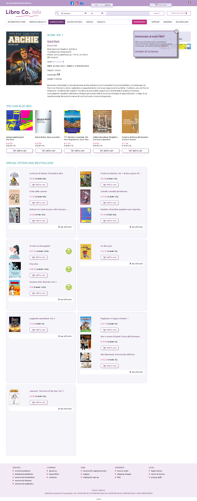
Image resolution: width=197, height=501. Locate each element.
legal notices (156, 471)
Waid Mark (53, 41)
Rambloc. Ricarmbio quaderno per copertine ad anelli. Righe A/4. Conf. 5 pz (134, 209)
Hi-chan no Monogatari (40, 246)
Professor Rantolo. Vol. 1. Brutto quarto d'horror (122, 173)
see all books (66, 227)
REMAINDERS (139, 22)
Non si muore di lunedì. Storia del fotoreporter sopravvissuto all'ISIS (131, 336)
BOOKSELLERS (182, 22)
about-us (53, 471)
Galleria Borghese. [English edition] (108, 137)
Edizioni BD (52, 46)
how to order (122, 471)
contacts (53, 477)
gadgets (101, 22)
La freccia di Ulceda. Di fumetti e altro (46, 173)
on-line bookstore (22, 471)
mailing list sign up (91, 477)
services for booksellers (25, 477)
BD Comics (57, 62)
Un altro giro (106, 246)
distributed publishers (24, 474)
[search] (156, 13)
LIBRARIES (167, 22)
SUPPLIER (155, 22)
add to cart (21, 151)
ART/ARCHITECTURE (16, 22)
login (96, 5)
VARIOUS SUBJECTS (37, 22)
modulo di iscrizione (146, 51)
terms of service (158, 474)
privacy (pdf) (156, 477)
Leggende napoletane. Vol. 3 (42, 318)
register (107, 5)
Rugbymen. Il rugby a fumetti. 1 (114, 318)
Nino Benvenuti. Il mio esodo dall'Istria (118, 354)
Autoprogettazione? (15, 137)
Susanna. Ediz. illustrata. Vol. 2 (43, 282)
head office (54, 474)
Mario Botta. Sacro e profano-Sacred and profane (57, 137)
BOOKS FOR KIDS (74, 22)
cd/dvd (89, 22)
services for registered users (95, 471)
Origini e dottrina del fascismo (135, 137)
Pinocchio (34, 264)
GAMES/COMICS (57, 22)
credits (98, 499)
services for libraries (23, 480)
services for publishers (24, 484)
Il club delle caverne (38, 191)
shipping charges (124, 474)
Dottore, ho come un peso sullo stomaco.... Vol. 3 (51, 209)
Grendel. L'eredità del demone (114, 191)
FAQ (119, 477)
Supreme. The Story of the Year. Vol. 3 (46, 391)
